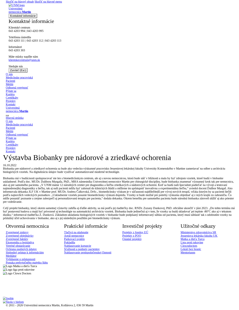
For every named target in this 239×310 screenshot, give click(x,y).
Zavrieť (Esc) (18, 70)
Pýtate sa (11, 91)
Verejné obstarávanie (18, 245)
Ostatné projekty (132, 239)
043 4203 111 (17, 40)
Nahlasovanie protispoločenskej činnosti (87, 252)
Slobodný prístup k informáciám (25, 252)
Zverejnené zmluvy (17, 232)
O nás (9, 74)
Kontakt (10, 104)
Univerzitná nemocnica (17, 109)
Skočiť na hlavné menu (48, 1)
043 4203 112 (35, 40)
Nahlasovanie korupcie (77, 245)
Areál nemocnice (74, 235)
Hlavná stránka (15, 117)
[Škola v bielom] (13, 301)
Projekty (11, 101)
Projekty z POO (131, 235)
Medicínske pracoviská (19, 77)
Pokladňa (69, 242)
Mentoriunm (188, 252)
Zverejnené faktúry (17, 239)
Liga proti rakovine (192, 242)
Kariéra (10, 94)
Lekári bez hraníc (191, 249)
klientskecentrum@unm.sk (24, 60)
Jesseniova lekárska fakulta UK (199, 235)
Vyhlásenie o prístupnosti (20, 259)
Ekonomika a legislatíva (20, 242)
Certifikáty (12, 97)
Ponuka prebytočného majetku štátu (27, 262)
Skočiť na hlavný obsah (20, 1)
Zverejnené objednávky (20, 235)
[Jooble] (8, 298)
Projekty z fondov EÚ (135, 232)
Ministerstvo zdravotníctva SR (198, 232)
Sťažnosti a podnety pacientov (82, 249)
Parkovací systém (74, 239)
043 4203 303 (17, 50)
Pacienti (10, 80)
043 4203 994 (17, 30)
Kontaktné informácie (23, 15)
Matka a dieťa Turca (192, 239)
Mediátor (11, 255)
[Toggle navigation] (7, 115)
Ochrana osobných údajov (21, 249)
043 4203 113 (53, 40)
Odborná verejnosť (17, 87)
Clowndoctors (189, 245)
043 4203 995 (35, 30)
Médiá (9, 84)
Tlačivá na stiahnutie (76, 232)
